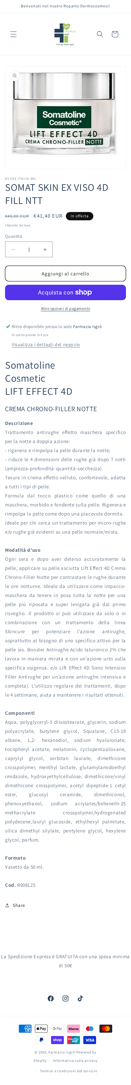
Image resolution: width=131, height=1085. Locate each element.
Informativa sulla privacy (75, 1060)
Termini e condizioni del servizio (68, 1071)
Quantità (13, 236)
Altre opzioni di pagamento (65, 308)
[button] (13, 34)
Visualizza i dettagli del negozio (46, 344)
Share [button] (19, 905)
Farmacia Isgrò (61, 1052)
